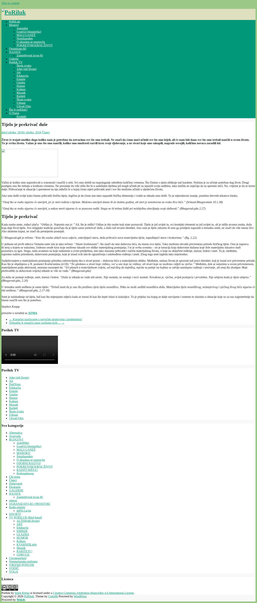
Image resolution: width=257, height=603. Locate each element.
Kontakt (21, 116)
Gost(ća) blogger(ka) (29, 31)
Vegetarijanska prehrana (23, 561)
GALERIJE (16, 490)
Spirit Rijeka (22, 593)
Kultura (21, 89)
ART (20, 524)
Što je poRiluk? (18, 109)
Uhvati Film (24, 106)
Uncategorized (17, 558)
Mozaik (21, 92)
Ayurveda (15, 436)
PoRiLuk (14, 21)
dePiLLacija (24, 510)
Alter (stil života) (26, 69)
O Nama (14, 113)
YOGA (13, 571)
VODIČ (14, 568)
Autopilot (22, 28)
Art (19, 72)
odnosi (13, 500)
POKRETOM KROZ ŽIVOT (35, 45)
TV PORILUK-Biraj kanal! (25, 517)
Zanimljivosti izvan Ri (30, 55)
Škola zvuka (24, 65)
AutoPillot (23, 442)
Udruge (21, 102)
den (4, 132)
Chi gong (14, 476)
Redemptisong (25, 473)
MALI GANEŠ (26, 35)
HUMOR (22, 537)
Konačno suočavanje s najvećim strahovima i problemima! (45, 319)
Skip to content (10, 3)
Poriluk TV (16, 62)
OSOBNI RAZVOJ (29, 463)
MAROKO (23, 453)
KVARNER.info (27, 544)
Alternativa (15, 432)
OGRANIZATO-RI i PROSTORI (29, 503)
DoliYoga (15, 384)
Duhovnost (15, 483)
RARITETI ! (24, 551)
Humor (21, 86)
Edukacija (22, 75)
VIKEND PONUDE (21, 564)
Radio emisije (17, 507)
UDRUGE (23, 554)
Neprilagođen (25, 38)
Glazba (21, 82)
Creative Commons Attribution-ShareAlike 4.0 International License (93, 593)
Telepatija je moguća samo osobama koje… (36, 322)
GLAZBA (23, 534)
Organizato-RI (17, 48)
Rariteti (21, 96)
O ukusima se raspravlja (31, 41)
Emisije (21, 79)
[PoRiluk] (14, 12)
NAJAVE (15, 52)
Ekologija (15, 487)
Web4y (21, 599)
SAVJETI (15, 514)
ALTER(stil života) (28, 520)
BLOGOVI (16, 439)
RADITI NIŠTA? (27, 470)
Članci (46, 132)
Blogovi (14, 25)
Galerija (13, 58)
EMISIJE (22, 531)
